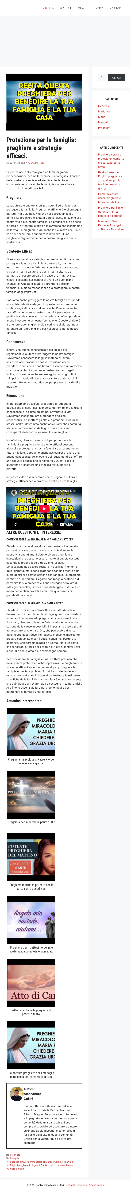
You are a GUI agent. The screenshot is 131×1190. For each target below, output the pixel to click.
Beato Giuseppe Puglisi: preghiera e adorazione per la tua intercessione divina (110, 180)
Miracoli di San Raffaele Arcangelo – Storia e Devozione (111, 225)
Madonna (115, 8)
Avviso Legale (96, 1184)
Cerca (116, 77)
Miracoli (83, 8)
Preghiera (47, 8)
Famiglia (14, 1158)
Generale (66, 8)
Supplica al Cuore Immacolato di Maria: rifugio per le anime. (41, 1161)
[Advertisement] (65, 40)
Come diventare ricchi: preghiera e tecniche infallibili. (109, 198)
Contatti (70, 1184)
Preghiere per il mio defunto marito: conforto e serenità (110, 211)
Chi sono (82, 1184)
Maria (99, 8)
